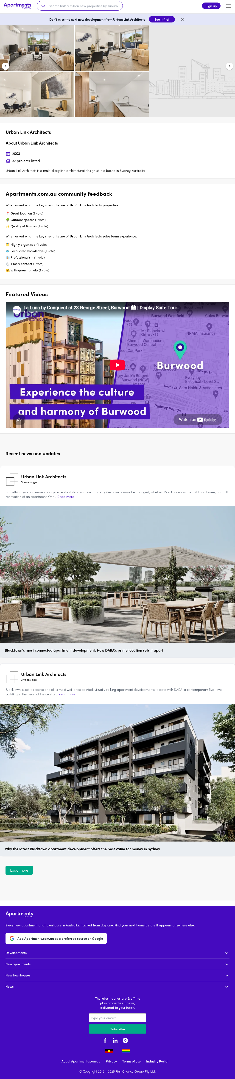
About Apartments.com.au (81, 1061)
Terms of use (131, 1061)
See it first (161, 19)
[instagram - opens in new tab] (125, 1040)
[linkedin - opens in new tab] (115, 1040)
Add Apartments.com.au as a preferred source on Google (60, 938)
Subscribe (117, 1029)
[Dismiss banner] (182, 19)
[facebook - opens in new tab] (105, 1040)
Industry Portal (157, 1061)
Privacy (111, 1061)
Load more (19, 870)
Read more (65, 496)
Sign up (211, 5)
